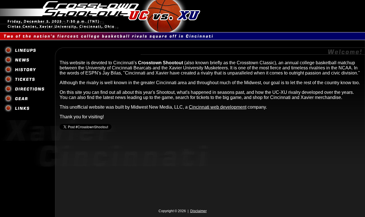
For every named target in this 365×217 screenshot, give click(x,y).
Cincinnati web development (217, 107)
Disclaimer (198, 211)
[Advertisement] (182, 189)
